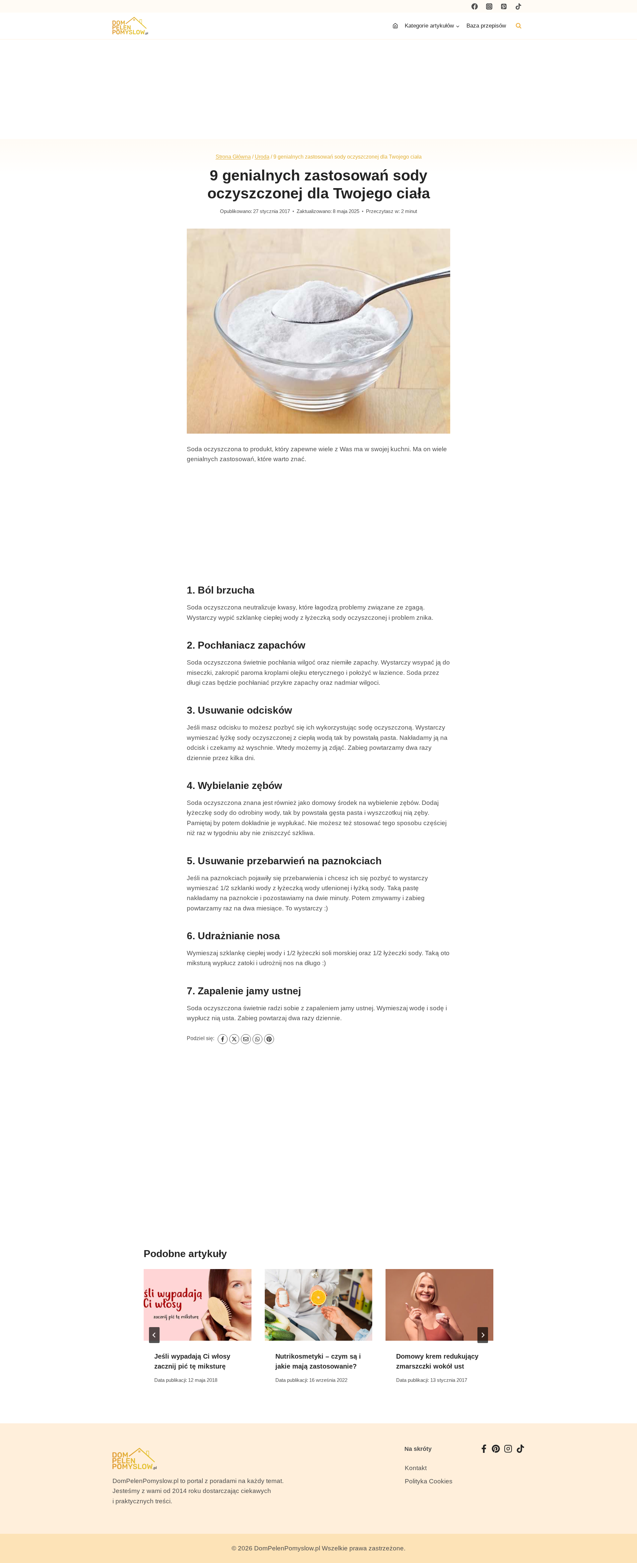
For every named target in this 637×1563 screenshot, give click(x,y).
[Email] (246, 1039)
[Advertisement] (318, 89)
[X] (234, 1039)
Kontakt (416, 1467)
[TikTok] (518, 6)
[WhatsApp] (257, 1039)
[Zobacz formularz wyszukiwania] (519, 26)
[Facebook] (474, 6)
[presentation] (197, 1305)
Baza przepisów (486, 26)
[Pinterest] (503, 6)
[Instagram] (489, 6)
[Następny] (482, 1335)
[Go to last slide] (154, 1335)
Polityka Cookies (429, 1481)
